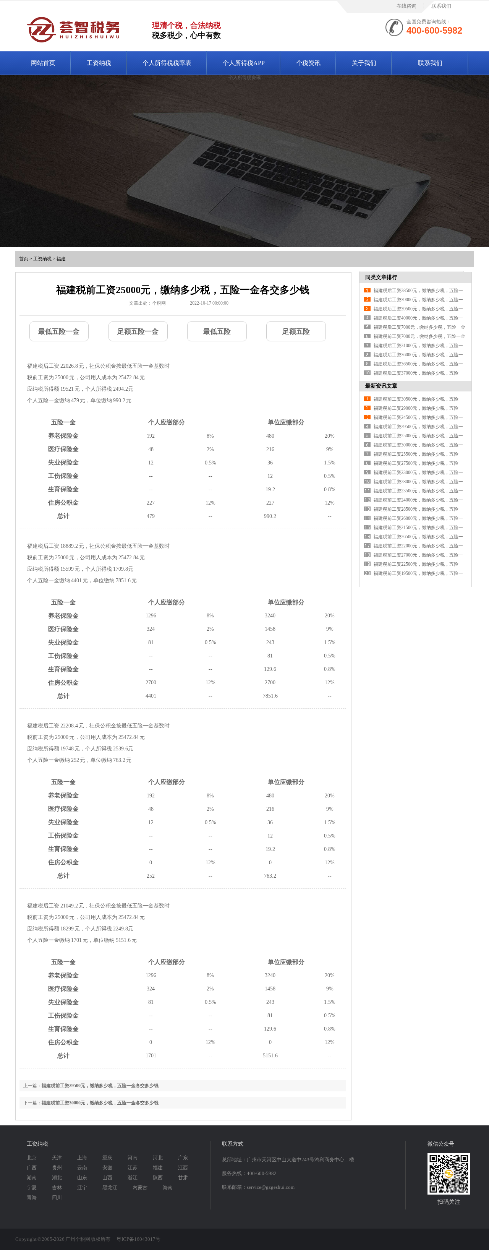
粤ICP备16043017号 (138, 1239)
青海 (32, 1197)
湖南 (32, 1177)
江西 (183, 1167)
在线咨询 (406, 6)
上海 (82, 1158)
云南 (82, 1167)
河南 (133, 1158)
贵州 (57, 1167)
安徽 (107, 1167)
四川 (57, 1197)
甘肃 (183, 1177)
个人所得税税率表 (166, 63)
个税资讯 (308, 63)
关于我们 (364, 63)
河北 (158, 1158)
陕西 (158, 1177)
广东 (183, 1158)
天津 (57, 1158)
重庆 (107, 1158)
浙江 (133, 1177)
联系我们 (441, 6)
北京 (32, 1158)
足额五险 (296, 331)
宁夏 (32, 1187)
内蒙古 (140, 1187)
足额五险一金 (138, 331)
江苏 (133, 1167)
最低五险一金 (58, 331)
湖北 (57, 1177)
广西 (32, 1167)
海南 (168, 1187)
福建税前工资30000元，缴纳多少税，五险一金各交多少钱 (100, 1103)
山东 (82, 1177)
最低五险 (217, 331)
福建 (61, 258)
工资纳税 (99, 63)
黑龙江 (109, 1187)
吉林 (57, 1187)
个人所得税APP (244, 63)
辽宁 (82, 1187)
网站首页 (43, 63)
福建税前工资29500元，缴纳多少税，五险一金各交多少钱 (100, 1085)
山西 (107, 1177)
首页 (23, 258)
